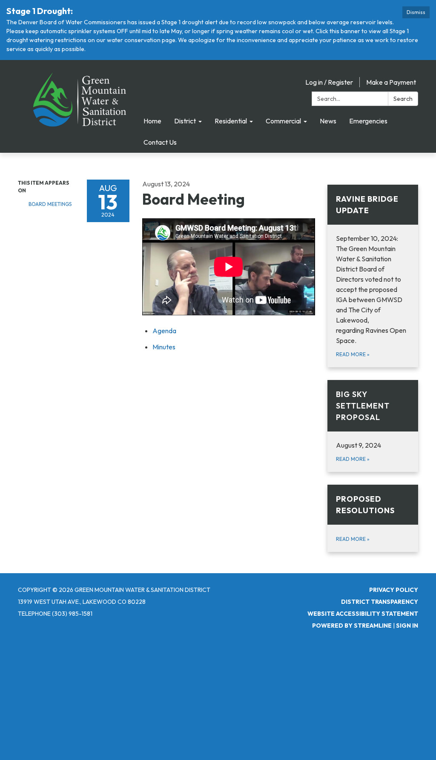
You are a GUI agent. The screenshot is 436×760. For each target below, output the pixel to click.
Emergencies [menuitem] (368, 121)
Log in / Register (329, 82)
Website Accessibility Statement (362, 613)
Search (403, 99)
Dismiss (416, 12)
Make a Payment (391, 82)
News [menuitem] (328, 121)
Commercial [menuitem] (283, 121)
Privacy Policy (393, 590)
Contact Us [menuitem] (160, 142)
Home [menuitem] (152, 121)
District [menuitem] (185, 121)
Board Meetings (50, 204)
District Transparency (379, 602)
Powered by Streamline (352, 625)
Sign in (407, 625)
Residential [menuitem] (231, 121)
